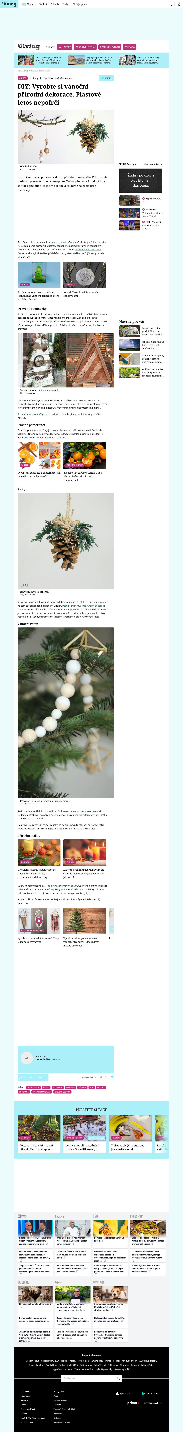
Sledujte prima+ (80, 4)
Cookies (24, 1413)
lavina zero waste (58, 242)
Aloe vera (124, 1365)
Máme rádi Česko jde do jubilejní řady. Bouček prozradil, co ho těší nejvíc (71, 1255)
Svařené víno (86, 1365)
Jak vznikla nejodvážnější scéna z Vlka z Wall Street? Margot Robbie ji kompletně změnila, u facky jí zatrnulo (34, 1336)
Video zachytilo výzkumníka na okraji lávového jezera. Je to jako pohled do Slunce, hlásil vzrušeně (109, 1268)
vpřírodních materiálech (88, 249)
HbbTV (23, 1405)
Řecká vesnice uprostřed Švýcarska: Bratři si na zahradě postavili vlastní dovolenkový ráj (108, 1335)
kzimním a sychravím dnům (62, 885)
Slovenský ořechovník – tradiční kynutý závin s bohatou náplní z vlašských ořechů (146, 1268)
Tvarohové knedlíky (83, 1369)
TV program (83, 1361)
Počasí (116, 1361)
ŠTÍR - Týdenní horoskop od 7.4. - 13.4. (151, 225)
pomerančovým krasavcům (50, 437)
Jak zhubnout (32, 1361)
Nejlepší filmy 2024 (50, 1361)
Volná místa (25, 1396)
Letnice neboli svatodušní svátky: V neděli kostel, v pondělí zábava (82, 1147)
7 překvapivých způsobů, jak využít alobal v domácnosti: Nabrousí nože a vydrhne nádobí (127, 1147)
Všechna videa (152, 164)
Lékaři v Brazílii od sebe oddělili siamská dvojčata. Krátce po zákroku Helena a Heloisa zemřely (34, 1255)
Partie (108, 1361)
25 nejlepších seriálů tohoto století (35, 1304)
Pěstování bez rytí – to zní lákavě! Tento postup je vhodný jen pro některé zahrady (36, 1147)
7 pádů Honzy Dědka (55, 1365)
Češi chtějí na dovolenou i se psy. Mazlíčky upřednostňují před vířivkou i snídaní (109, 1307)
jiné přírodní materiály (86, 814)
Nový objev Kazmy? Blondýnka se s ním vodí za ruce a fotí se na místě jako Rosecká (72, 1335)
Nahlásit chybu (27, 1422)
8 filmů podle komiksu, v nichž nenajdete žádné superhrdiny (32, 1319)
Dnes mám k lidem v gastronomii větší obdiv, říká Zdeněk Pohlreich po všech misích (72, 1241)
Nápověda (57, 1413)
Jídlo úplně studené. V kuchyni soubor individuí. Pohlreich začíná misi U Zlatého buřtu (72, 1268)
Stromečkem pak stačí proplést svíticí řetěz (41, 414)
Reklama (24, 1400)
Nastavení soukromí (61, 1422)
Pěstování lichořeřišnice (142, 1365)
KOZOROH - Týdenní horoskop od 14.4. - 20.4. (153, 213)
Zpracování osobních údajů (64, 1409)
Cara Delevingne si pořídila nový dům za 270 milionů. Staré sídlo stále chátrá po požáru (48, 61)
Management (58, 1391)
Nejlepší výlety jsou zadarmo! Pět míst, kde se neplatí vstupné (109, 1319)
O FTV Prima (26, 1391)
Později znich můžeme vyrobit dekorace (83, 605)
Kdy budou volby (129, 1361)
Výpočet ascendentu (62, 1369)
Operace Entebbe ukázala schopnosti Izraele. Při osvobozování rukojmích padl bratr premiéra (110, 1256)
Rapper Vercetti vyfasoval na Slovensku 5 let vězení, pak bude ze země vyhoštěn (73, 1321)
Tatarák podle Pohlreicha (106, 1365)
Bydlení (43, 4)
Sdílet (108, 79)
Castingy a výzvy (60, 1400)
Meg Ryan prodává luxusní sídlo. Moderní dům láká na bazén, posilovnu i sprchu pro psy (99, 61)
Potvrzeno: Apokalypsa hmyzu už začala (109, 1239)
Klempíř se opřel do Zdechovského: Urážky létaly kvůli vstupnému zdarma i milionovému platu (35, 1241)
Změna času (97, 1361)
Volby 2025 (72, 1365)
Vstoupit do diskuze (35, 1077)
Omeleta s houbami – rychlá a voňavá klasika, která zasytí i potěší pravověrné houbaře (148, 1241)
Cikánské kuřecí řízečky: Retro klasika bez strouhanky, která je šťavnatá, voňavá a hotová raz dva (147, 1255)
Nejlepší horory (68, 1361)
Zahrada (55, 4)
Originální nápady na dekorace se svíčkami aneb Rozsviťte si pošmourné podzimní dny (37, 873)
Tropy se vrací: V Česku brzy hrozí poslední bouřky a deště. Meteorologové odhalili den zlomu (34, 1268)
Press (55, 1396)
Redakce (57, 1418)
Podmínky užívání (28, 1409)
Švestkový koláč (122, 1369)
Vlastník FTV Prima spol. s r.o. (33, 1418)
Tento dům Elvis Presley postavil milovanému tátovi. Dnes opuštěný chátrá (148, 61)
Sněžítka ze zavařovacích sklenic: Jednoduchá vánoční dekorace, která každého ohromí (38, 295)
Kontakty (57, 1405)
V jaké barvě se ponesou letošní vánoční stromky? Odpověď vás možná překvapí (81, 941)
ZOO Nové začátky (148, 1361)
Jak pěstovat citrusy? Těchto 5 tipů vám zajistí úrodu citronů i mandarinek (82, 476)
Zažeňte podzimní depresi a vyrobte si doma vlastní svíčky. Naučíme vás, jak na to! (83, 873)
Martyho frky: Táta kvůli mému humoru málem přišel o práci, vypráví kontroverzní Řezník (70, 1307)
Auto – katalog (36, 1365)
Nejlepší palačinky (103, 1369)
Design (65, 4)
